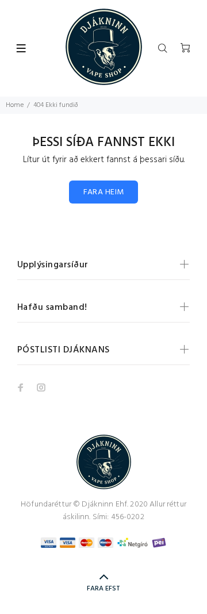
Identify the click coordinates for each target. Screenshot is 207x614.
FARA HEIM (103, 192)
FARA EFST (103, 588)
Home (15, 105)
